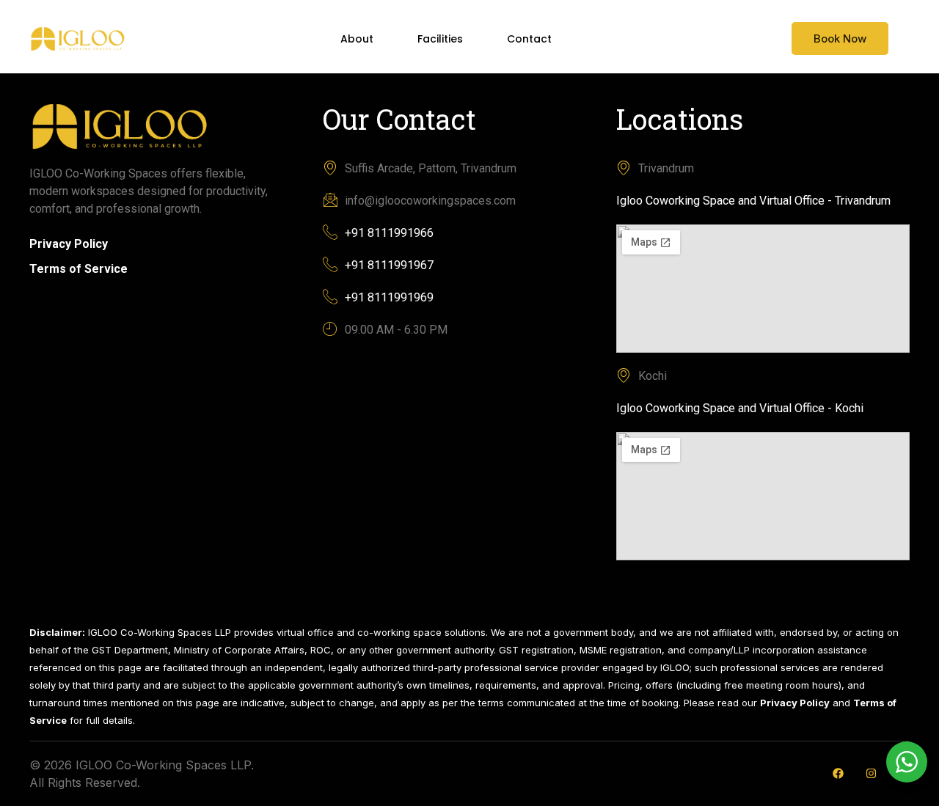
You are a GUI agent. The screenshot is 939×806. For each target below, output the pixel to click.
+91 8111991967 (389, 265)
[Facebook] (838, 773)
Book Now (840, 38)
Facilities (440, 39)
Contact (529, 39)
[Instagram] (871, 773)
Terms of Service (78, 269)
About (356, 39)
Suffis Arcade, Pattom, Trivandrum (430, 168)
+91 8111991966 (389, 233)
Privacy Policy (68, 244)
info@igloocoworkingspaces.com (430, 201)
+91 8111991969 (389, 297)
